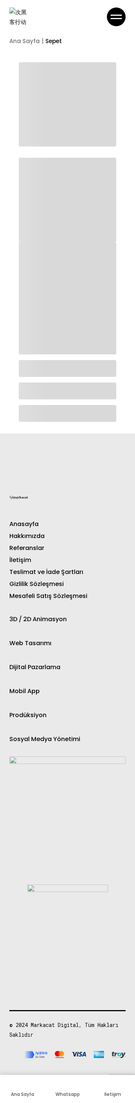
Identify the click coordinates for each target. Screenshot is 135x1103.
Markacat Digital (55, 1024)
